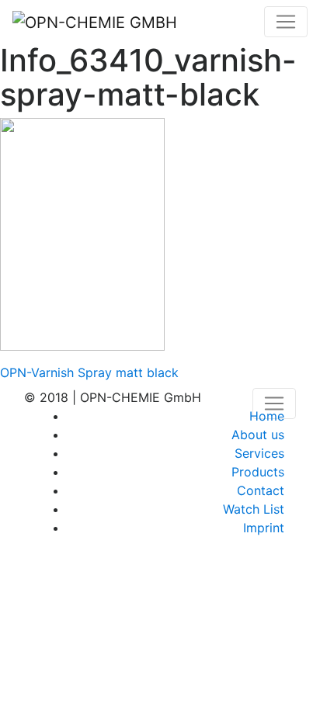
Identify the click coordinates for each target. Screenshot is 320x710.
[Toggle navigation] (286, 21)
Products (257, 472)
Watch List (253, 509)
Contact (260, 490)
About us (257, 434)
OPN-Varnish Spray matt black (89, 372)
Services (259, 453)
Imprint (263, 527)
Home (266, 416)
